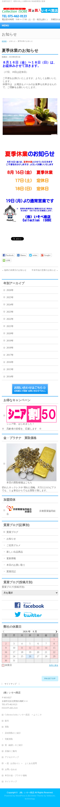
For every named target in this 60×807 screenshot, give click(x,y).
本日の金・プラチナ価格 (16, 775)
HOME (4, 41)
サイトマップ (10, 684)
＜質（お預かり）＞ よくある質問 (21, 763)
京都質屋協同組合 (31, 512)
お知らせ (11, 539)
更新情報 (11, 558)
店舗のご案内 (11, 751)
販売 (7, 721)
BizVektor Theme (35, 796)
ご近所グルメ (13, 545)
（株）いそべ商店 (26, 792)
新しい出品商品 (14, 552)
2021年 (10, 326)
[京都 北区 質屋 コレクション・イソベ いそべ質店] (30, 9)
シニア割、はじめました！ (21, 424)
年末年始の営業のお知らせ (45, 270)
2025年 (10, 297)
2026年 (10, 290)
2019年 (10, 340)
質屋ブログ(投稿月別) (13, 587)
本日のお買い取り (15, 565)
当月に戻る (53, 665)
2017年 (10, 355)
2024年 (10, 304)
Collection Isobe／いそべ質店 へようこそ (23, 715)
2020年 (10, 333)
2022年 (10, 319)
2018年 (10, 347)
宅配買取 (9, 739)
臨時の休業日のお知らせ (14, 270)
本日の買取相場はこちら (19, 482)
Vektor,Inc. (51, 796)
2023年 (10, 312)
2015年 (10, 369)
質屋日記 (11, 571)
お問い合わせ (11, 769)
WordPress (21, 796)
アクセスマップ (12, 757)
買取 (7, 727)
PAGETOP (50, 678)
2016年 (10, 362)
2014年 (10, 376)
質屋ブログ (12, 532)
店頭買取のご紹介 (13, 733)
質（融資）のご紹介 (14, 745)
